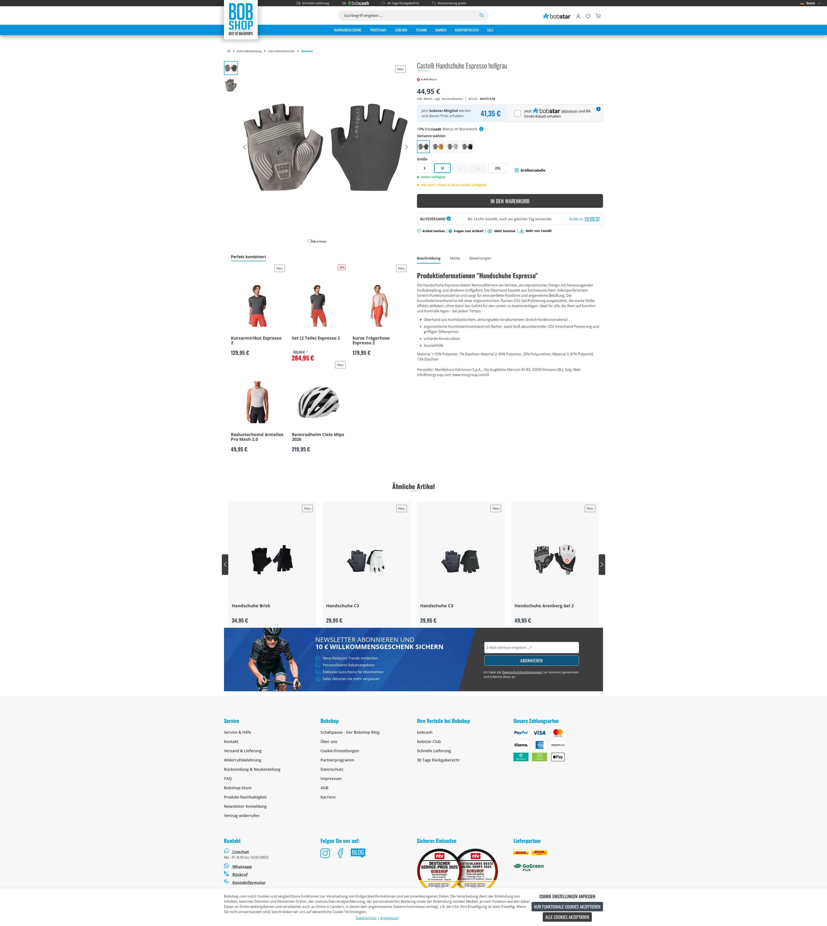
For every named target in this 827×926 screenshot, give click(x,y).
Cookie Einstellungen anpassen (567, 896)
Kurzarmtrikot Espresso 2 (256, 341)
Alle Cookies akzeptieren (567, 917)
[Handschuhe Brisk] (272, 559)
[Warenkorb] (598, 15)
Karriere (328, 797)
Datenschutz (332, 769)
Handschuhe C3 (342, 606)
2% (344, 3)
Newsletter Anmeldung (245, 806)
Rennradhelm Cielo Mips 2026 (318, 437)
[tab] (428, 258)
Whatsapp (241, 866)
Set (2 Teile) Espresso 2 (316, 338)
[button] (530, 170)
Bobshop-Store (238, 787)
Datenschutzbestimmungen (522, 672)
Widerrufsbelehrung (242, 760)
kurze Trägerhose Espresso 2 (371, 341)
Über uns (328, 741)
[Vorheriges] (244, 147)
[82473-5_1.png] (325, 147)
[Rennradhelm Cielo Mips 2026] (318, 402)
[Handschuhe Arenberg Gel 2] (555, 559)
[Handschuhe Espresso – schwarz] (467, 146)
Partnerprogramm (337, 760)
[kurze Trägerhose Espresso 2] (379, 305)
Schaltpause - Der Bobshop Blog (349, 732)
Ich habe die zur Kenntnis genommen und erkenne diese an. (531, 674)
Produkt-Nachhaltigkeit (245, 797)
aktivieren (569, 111)
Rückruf (239, 874)
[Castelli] (426, 79)
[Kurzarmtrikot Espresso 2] (257, 305)
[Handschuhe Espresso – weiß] (452, 146)
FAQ (228, 778)
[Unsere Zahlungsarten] (558, 747)
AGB (324, 787)
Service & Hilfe (237, 732)
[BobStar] (556, 15)
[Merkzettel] (588, 15)
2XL (498, 168)
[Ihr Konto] (578, 15)
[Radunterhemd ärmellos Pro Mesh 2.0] (257, 402)
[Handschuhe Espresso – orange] (438, 146)
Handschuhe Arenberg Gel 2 (544, 606)
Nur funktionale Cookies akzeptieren (567, 906)
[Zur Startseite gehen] (241, 19)
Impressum (331, 778)
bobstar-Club (429, 741)
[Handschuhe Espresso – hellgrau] (423, 146)
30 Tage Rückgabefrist (403, 3)
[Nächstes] (406, 147)
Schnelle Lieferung (315, 3)
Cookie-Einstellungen (339, 750)
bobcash (424, 732)
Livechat (240, 851)
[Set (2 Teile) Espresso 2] (318, 305)
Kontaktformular (248, 882)
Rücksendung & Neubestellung (252, 769)
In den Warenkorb (510, 201)
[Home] (228, 51)
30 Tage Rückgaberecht (438, 760)
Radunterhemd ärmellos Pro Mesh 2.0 (257, 437)
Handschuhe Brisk (251, 606)
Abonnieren (531, 660)
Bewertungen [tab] (480, 258)
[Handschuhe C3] (366, 559)
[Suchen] (481, 15)
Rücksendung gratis (452, 3)
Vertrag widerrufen (242, 815)
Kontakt (231, 741)
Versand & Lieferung (243, 750)
